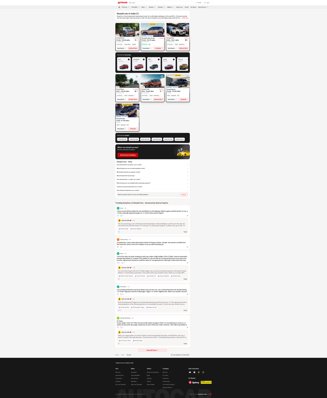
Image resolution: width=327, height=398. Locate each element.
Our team (165, 375)
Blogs (148, 375)
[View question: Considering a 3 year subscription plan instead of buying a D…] (152, 243)
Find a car (124, 7)
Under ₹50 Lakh (157, 139)
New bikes (134, 372)
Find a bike (134, 7)
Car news (117, 381)
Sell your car (179, 7)
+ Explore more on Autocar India (124, 363)
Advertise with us (167, 387)
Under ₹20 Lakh (122, 139)
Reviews (151, 7)
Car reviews (118, 378)
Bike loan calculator (136, 384)
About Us (165, 372)
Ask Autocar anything (153, 372)
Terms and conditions (169, 384)
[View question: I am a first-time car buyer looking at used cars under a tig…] (152, 267)
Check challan (150, 384)
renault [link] (129, 355)
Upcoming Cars (119, 375)
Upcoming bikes (135, 375)
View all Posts (152, 350)
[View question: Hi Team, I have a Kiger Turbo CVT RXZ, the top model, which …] (152, 331)
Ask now (183, 194)
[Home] (119, 7)
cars (123, 355)
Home (117, 355)
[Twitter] (203, 372)
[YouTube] (190, 372)
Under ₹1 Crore (180, 139)
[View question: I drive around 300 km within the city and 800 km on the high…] (152, 220)
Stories (187, 7)
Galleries (169, 7)
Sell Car (149, 381)
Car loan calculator (120, 384)
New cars (117, 372)
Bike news (134, 381)
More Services (202, 7)
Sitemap (149, 378)
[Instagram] (194, 372)
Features (160, 7)
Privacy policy (166, 381)
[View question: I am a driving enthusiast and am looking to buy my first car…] (152, 299)
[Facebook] (198, 372)
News (143, 7)
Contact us (166, 378)
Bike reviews (134, 378)
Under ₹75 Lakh (168, 139)
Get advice (193, 7)
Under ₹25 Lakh (134, 139)
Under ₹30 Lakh (145, 139)
